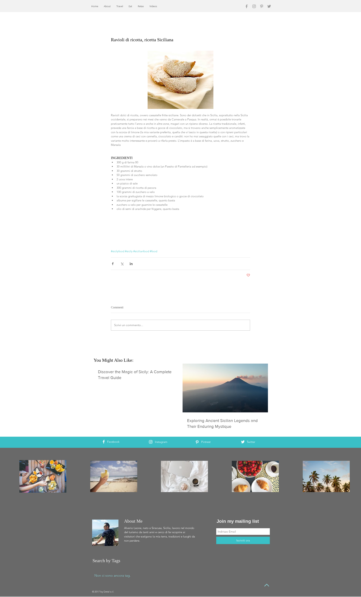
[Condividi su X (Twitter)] (122, 263)
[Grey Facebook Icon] (246, 6)
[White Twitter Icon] (242, 442)
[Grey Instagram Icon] (254, 6)
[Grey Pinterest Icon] (261, 6)
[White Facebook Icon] (103, 441)
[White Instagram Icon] (150, 442)
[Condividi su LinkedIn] (131, 263)
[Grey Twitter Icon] (269, 6)
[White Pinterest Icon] (197, 442)
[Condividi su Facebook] (113, 263)
